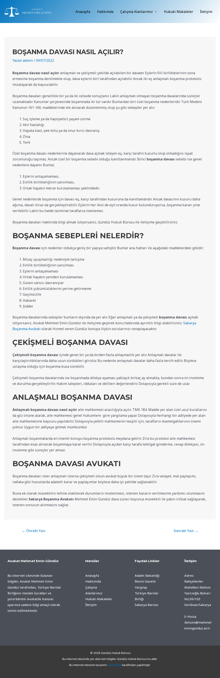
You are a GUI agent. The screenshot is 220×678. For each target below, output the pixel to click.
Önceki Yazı (33, 530)
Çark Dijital (114, 665)
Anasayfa (82, 11)
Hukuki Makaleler (178, 11)
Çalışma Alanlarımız (136, 11)
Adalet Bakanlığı (147, 575)
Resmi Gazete (145, 581)
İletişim (206, 11)
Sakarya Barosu (146, 605)
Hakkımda (105, 11)
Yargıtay (141, 587)
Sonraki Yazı (186, 530)
